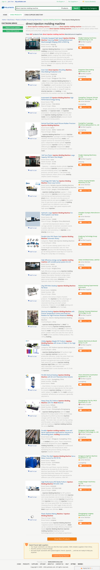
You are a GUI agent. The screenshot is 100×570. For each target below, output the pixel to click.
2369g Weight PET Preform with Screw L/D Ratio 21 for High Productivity (58, 343)
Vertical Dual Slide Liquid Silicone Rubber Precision (58, 124)
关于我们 (73, 564)
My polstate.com (20, 1)
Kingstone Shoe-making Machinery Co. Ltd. (86, 70)
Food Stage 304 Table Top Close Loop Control (56, 182)
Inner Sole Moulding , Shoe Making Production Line (56, 71)
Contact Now (86, 48)
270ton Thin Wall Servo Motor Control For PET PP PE (58, 457)
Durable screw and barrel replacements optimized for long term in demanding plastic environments (57, 432)
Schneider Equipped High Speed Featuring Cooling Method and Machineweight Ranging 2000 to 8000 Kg (58, 40)
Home (5, 15)
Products (26, 564)
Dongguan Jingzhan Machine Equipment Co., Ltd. (87, 457)
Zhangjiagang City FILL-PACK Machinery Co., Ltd (87, 401)
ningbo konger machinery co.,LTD (86, 482)
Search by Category (89, 8)
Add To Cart (33, 53)
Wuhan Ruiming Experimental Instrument (88, 286)
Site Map (43, 564)
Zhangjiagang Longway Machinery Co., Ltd (85, 514)
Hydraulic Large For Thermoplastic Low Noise (57, 214)
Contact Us (59, 564)
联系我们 (80, 564)
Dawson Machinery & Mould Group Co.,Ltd (87, 342)
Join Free (11, 1)
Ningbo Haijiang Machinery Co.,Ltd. (87, 156)
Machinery (10, 20)
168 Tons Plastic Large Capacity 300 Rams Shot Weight (58, 156)
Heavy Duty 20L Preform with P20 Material (55, 402)
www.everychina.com (55, 562)
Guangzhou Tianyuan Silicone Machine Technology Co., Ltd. (88, 98)
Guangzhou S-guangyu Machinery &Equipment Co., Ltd (88, 124)
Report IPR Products (12, 31)
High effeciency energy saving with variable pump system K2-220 (57, 261)
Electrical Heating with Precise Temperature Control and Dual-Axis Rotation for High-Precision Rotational (57, 313)
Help (67, 564)
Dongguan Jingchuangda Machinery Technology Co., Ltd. (88, 431)
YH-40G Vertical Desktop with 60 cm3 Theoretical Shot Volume (57, 376)
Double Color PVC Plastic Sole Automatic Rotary (57, 237)
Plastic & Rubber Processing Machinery (29, 20)
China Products (16, 15)
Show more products (62, 539)
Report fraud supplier (13, 27)
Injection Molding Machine (52, 20)
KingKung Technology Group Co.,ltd (87, 237)
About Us (51, 564)
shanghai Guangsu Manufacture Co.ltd (89, 213)
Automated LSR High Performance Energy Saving (57, 99)
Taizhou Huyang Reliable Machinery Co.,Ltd (86, 181)
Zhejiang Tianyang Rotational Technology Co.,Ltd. (87, 312)
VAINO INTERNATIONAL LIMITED (88, 260)
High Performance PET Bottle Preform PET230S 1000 (57, 483)
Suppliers (35, 564)
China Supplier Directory (34, 15)
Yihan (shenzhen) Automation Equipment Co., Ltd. (88, 375)
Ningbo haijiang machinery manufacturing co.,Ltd (87, 39)
